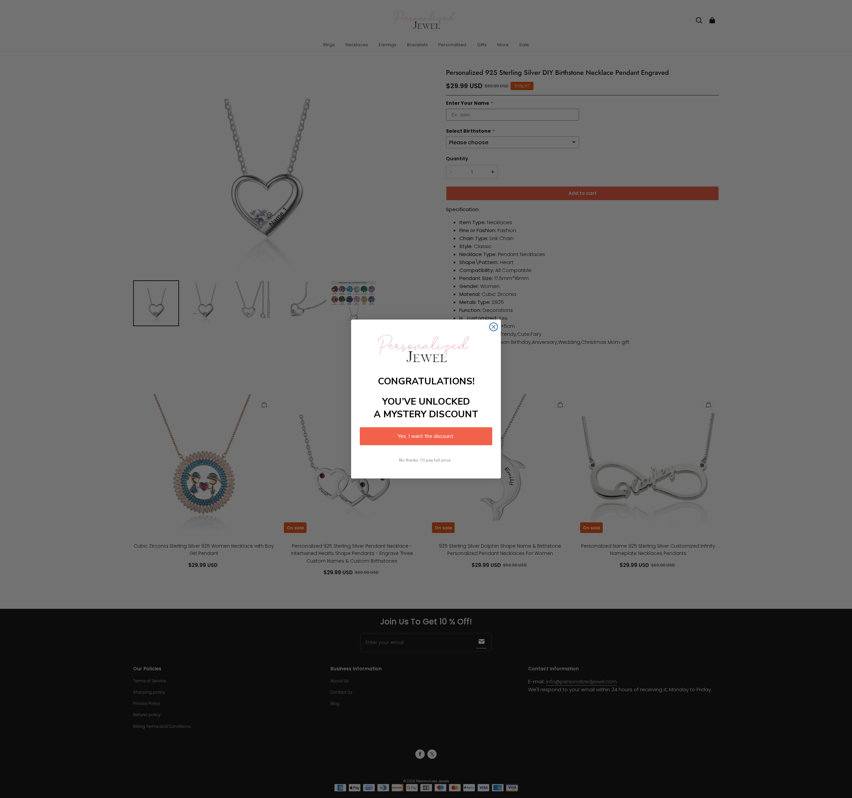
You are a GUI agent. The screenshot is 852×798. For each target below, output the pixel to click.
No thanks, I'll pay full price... (426, 460)
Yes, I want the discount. (426, 436)
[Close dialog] (494, 327)
